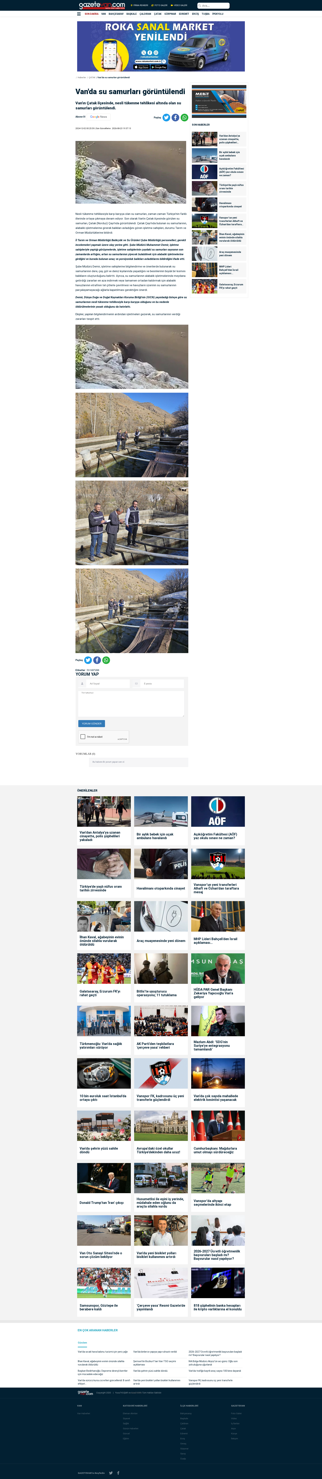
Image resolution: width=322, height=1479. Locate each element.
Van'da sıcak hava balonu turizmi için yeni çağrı (103, 1351)
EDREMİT (184, 14)
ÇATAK (158, 14)
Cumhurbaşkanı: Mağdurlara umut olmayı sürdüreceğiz (215, 1150)
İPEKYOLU (217, 14)
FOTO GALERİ (161, 5)
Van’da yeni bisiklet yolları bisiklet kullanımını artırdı (156, 1255)
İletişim (234, 1438)
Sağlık (126, 1423)
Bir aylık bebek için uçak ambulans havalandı (229, 155)
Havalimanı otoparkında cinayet (230, 205)
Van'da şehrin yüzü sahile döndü (99, 1150)
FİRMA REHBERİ (141, 5)
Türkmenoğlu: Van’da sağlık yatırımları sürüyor (101, 1045)
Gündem (82, 1343)
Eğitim (126, 1438)
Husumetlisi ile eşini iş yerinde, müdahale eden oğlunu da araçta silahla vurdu (160, 1202)
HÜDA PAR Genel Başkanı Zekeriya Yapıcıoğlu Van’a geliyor (213, 993)
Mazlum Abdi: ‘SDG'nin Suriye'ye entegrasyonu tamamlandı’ (212, 1045)
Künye (234, 1433)
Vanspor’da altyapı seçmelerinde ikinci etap (212, 1202)
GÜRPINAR (170, 14)
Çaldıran (184, 1423)
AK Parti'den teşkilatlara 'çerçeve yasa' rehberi (155, 1045)
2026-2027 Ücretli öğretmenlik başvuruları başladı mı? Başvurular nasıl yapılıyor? (217, 1254)
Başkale (184, 1418)
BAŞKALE (131, 14)
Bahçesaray (186, 1413)
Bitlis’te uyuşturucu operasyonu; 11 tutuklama (157, 993)
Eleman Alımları (130, 1413)
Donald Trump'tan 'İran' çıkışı (102, 1203)
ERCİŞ (195, 14)
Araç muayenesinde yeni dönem (230, 254)
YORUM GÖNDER (91, 723)
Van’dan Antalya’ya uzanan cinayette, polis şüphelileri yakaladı (229, 139)
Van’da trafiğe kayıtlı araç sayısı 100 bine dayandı (215, 1370)
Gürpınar (184, 1448)
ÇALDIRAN (145, 14)
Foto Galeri (236, 1413)
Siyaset (126, 1418)
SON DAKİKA (91, 14)
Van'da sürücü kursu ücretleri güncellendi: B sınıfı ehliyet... (104, 1382)
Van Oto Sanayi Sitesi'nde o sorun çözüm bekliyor (101, 1255)
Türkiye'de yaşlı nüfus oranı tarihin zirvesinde (231, 188)
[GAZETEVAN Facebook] (118, 1473)
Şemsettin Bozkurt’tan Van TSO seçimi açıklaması (154, 1363)
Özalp (183, 1458)
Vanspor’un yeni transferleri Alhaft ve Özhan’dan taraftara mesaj (231, 221)
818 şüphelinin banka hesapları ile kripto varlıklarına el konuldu (218, 1307)
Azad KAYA (136, 1392)
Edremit (184, 1433)
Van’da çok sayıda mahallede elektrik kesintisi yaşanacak (216, 1098)
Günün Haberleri (130, 1428)
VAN (103, 14)
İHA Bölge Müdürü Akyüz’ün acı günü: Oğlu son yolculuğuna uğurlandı (213, 1363)
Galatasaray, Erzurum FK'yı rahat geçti (231, 286)
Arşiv (233, 1428)
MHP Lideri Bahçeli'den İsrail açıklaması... (228, 270)
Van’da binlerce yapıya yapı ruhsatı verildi (155, 1351)
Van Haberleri (83, 1413)
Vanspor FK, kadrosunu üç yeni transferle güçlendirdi (160, 1098)
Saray (183, 1453)
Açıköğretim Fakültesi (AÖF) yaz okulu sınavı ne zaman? (231, 172)
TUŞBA (205, 14)
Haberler (81, 77)
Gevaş (183, 1443)
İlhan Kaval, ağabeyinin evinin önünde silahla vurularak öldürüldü (231, 237)
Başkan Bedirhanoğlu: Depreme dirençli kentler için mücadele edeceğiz (103, 1372)
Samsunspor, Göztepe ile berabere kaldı (99, 1307)
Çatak (183, 1428)
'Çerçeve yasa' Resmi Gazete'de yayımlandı (161, 1307)
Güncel (126, 1433)
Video (234, 1418)
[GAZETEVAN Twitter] (111, 1473)
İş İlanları (235, 1423)
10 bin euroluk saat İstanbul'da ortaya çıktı (103, 1098)
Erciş (182, 1438)
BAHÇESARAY (116, 14)
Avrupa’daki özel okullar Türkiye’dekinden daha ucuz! (158, 1150)
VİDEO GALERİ (180, 5)
